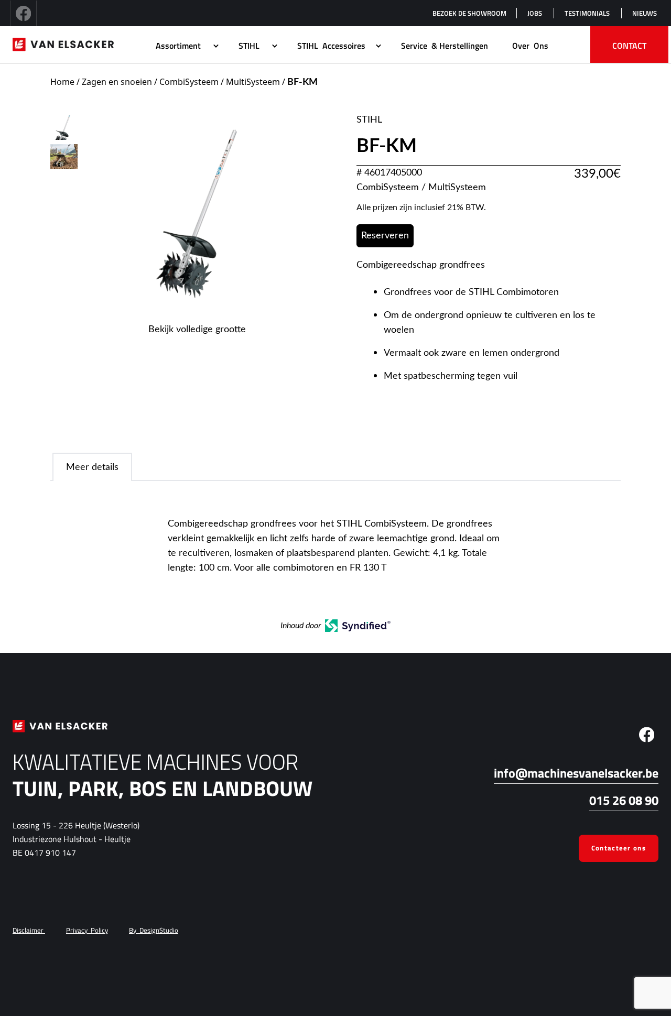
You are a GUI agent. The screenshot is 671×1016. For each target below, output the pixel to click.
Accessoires (331, 45)
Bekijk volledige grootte (197, 329)
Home (62, 82)
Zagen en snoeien (117, 82)
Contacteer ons (618, 848)
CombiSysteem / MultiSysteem (219, 82)
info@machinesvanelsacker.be (576, 772)
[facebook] (23, 13)
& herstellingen (444, 45)
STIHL (369, 120)
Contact (629, 45)
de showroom (469, 13)
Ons (530, 45)
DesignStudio (153, 930)
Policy (87, 930)
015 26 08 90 (623, 800)
